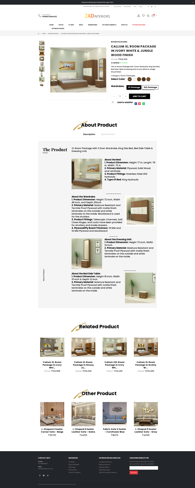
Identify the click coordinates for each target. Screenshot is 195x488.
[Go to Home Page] (39, 33)
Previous (51, 70)
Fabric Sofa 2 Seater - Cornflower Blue (114, 430)
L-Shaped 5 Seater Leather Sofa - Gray (146, 430)
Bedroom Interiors (104, 464)
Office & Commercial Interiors (108, 472)
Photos (124, 25)
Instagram (47, 475)
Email (139, 103)
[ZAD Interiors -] (97, 15)
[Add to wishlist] (113, 102)
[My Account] (138, 16)
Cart (135, 6)
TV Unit (71, 25)
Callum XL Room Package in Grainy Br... (145, 365)
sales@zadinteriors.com (45, 469)
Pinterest (44, 475)
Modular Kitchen (104, 467)
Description (89, 134)
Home (51, 25)
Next (105, 70)
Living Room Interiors (105, 462)
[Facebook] (148, 6)
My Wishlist (127, 6)
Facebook (136, 103)
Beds (81, 25)
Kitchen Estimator (74, 464)
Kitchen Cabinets (109, 25)
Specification (108, 134)
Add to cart (139, 96)
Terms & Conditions (75, 472)
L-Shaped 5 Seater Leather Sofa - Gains (83, 430)
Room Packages (138, 25)
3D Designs (72, 467)
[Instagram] (155, 6)
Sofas (61, 25)
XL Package (134, 87)
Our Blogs (72, 462)
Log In (141, 6)
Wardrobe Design (104, 470)
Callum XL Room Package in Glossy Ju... (83, 365)
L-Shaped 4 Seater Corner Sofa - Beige (52, 430)
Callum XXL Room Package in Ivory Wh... (115, 365)
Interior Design (58, 28)
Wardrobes (92, 25)
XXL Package (150, 87)
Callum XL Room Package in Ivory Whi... (52, 365)
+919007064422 (49, 16)
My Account (117, 6)
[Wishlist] (143, 16)
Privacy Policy (73, 470)
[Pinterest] (151, 6)
